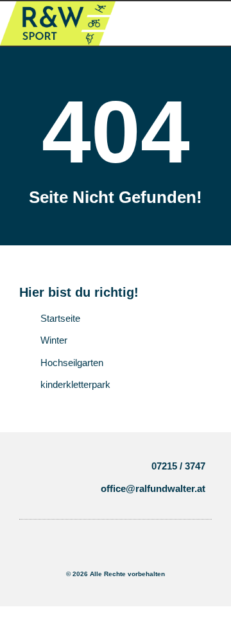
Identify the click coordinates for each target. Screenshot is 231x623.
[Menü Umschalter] (173, 23)
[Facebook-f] (95, 551)
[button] (48, 477)
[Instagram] (120, 551)
